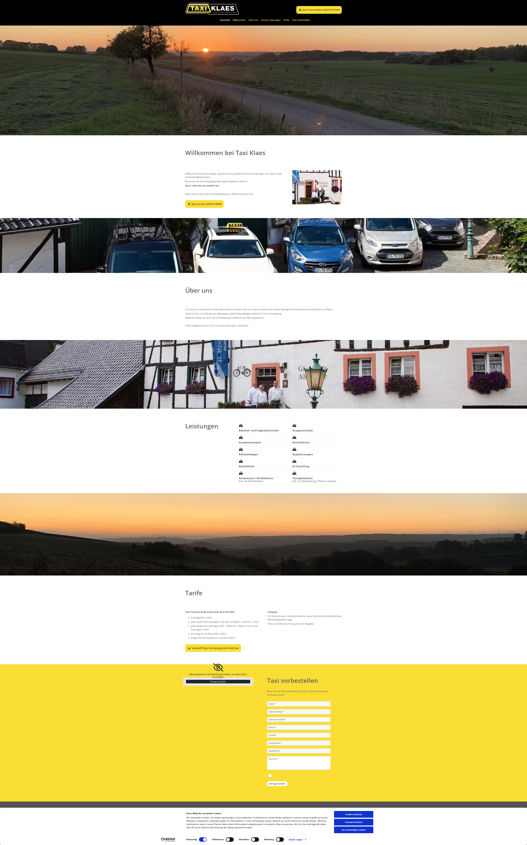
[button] (319, 10)
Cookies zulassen (353, 814)
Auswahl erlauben (353, 822)
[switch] (230, 839)
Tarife (286, 20)
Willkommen (239, 20)
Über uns (253, 20)
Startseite (225, 20)
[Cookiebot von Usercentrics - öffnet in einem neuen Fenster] (168, 840)
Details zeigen (295, 839)
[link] (218, 667)
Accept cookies (218, 681)
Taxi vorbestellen (301, 20)
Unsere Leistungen (271, 20)
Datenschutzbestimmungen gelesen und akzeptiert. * (300, 775)
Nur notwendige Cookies (354, 830)
